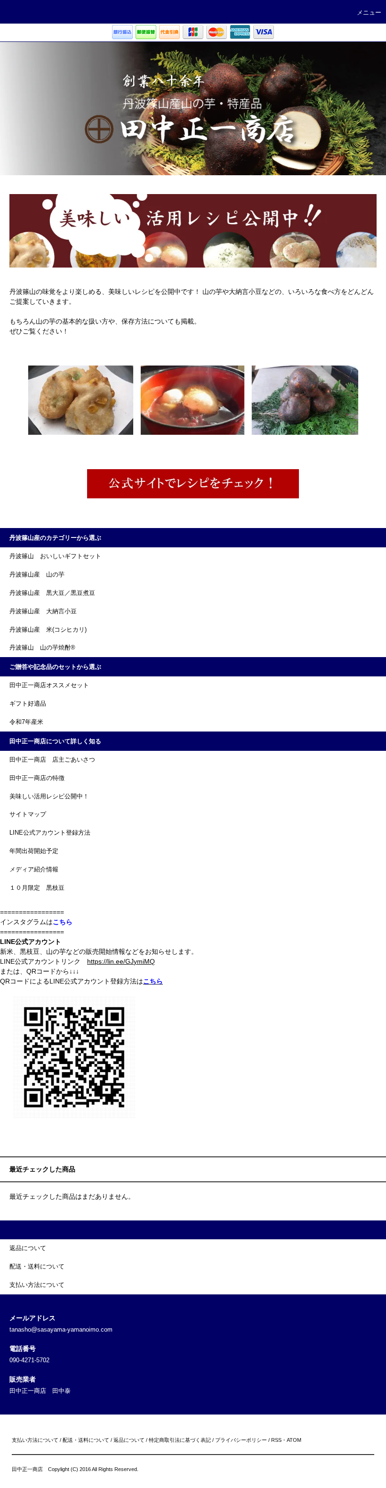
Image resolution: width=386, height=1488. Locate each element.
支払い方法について (35, 1440)
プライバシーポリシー (241, 1440)
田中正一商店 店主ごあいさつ (52, 759)
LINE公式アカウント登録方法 (49, 832)
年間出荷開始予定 (33, 851)
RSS (276, 1440)
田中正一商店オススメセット (49, 685)
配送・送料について (86, 1440)
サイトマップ (27, 814)
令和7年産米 (26, 722)
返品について (129, 1440)
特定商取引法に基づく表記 (180, 1440)
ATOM (294, 1440)
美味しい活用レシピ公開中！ (49, 796)
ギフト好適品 (27, 703)
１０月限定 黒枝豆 (36, 888)
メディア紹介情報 (33, 869)
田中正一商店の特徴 (36, 778)
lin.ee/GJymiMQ (131, 961)
